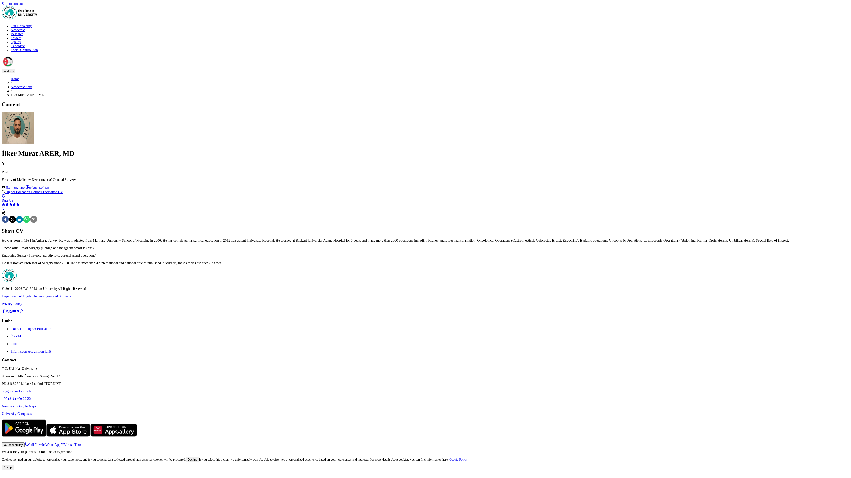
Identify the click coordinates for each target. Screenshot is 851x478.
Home (15, 79)
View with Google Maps (19, 406)
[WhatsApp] (26, 220)
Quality (16, 42)
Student (16, 38)
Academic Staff (21, 87)
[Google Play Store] (24, 435)
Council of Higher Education (31, 329)
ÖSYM (16, 336)
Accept (8, 467)
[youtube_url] (14, 312)
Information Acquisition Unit (31, 351)
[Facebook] (5, 220)
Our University (21, 26)
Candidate (18, 46)
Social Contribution (24, 50)
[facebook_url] (3, 312)
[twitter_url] (7, 312)
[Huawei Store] (113, 435)
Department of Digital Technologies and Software (36, 296)
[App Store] (68, 435)
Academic (18, 30)
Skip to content (12, 4)
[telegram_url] (18, 312)
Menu (10, 71)
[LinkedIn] (19, 220)
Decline (192, 459)
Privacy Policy (12, 304)
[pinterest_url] (21, 312)
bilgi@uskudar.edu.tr (16, 391)
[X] (12, 220)
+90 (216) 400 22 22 (16, 399)
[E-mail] (33, 220)
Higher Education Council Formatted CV (34, 192)
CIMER (16, 344)
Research (17, 34)
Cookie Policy (458, 459)
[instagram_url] (10, 312)
